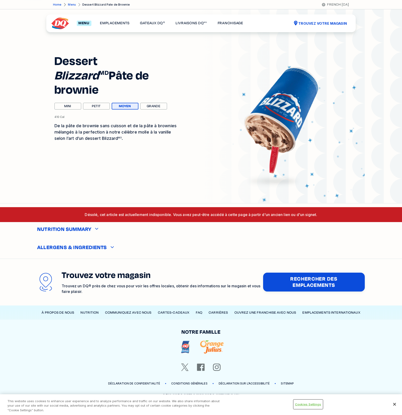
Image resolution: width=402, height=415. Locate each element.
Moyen (128, 107)
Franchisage (230, 23)
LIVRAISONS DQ (191, 23)
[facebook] (201, 367)
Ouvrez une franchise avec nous (265, 312)
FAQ (199, 312)
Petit (96, 106)
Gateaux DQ (152, 23)
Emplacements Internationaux (331, 312)
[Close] (394, 404)
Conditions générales (189, 383)
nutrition (89, 312)
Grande (154, 106)
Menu (72, 4)
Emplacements (114, 23)
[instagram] (217, 367)
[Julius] (212, 347)
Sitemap (287, 383)
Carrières (218, 312)
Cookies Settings (308, 404)
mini (67, 106)
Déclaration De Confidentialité (134, 383)
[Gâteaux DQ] (185, 347)
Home (57, 4)
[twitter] (185, 367)
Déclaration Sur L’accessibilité (244, 383)
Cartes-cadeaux (174, 312)
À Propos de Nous (58, 312)
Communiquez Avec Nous (128, 312)
